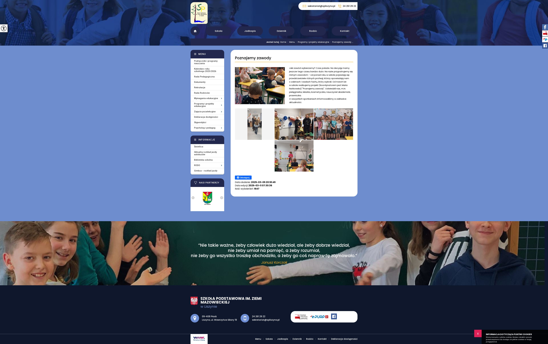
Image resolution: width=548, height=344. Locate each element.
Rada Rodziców (202, 93)
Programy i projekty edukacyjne (312, 42)
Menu (195, 31)
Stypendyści (200, 122)
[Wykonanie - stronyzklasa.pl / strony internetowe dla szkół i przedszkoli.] (199, 339)
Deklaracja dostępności (206, 117)
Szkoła (218, 31)
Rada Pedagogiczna (204, 76)
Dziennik (281, 31)
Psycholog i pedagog (204, 128)
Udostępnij (245, 178)
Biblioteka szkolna (203, 160)
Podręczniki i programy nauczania (205, 62)
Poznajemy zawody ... (341, 42)
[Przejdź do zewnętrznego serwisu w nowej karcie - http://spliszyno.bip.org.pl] (302, 316)
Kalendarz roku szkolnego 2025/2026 (205, 70)
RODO (197, 165)
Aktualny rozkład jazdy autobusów (205, 153)
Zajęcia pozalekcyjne (205, 111)
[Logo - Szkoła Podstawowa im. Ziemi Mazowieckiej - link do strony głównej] (199, 14)
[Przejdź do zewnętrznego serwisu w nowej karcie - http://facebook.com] (334, 317)
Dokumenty (199, 82)
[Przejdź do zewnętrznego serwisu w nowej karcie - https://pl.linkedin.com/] (320, 316)
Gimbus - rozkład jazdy (205, 170)
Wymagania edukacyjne (206, 98)
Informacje (206, 139)
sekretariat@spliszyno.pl (321, 6)
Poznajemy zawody (253, 58)
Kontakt (344, 31)
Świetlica (198, 146)
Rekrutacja (199, 87)
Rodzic (313, 31)
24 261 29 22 (349, 6)
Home (283, 42)
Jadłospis (250, 31)
